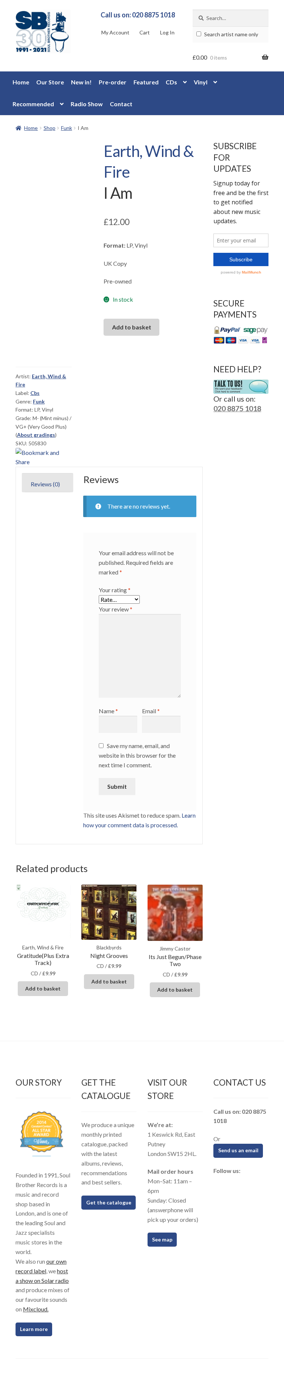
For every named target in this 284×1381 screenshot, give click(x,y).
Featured (146, 82)
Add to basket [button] (43, 988)
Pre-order (112, 82)
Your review (115, 609)
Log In (167, 32)
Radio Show (87, 103)
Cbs (35, 393)
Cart (144, 32)
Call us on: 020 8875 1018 (138, 15)
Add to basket (131, 327)
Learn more (34, 1329)
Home (21, 82)
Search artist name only (230, 34)
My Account (115, 32)
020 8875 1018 (237, 408)
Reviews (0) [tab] (45, 483)
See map (162, 1239)
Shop (49, 128)
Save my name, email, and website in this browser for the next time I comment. (137, 755)
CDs (171, 82)
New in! (81, 82)
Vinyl (200, 82)
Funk (66, 128)
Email (151, 710)
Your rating (115, 589)
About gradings (36, 435)
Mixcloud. (35, 1309)
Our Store (50, 82)
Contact (121, 103)
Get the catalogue (108, 1202)
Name (108, 710)
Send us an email (238, 1150)
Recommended (33, 103)
